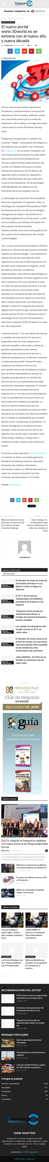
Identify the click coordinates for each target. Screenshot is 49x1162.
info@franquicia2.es (30, 1152)
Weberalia (31, 1159)
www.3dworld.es (38, 453)
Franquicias (6, 1091)
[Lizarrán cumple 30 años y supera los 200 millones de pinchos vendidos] (7, 1068)
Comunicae (8, 45)
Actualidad (6, 836)
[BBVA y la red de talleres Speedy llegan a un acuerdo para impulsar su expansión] (7, 893)
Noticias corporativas (8, 22)
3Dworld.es (11, 150)
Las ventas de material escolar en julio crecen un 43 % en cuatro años (31, 629)
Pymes (4, 1095)
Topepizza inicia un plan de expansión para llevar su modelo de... (30, 1023)
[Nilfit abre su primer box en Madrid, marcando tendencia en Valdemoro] (7, 868)
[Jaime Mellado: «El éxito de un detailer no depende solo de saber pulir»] (7, 660)
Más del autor (9, 573)
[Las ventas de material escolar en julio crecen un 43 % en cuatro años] (7, 629)
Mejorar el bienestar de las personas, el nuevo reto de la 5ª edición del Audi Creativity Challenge (12, 524)
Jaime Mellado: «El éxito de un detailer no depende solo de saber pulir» (31, 660)
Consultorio (6, 926)
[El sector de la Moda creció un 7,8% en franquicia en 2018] (7, 880)
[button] (45, 3)
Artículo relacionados (12, 570)
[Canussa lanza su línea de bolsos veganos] (7, 1055)
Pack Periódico (19, 1159)
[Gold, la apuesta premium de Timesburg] (7, 1043)
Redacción (5, 850)
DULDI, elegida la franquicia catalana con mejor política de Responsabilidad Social (24, 844)
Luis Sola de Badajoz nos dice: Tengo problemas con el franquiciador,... (12, 963)
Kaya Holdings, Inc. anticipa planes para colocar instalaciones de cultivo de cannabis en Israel (37, 525)
